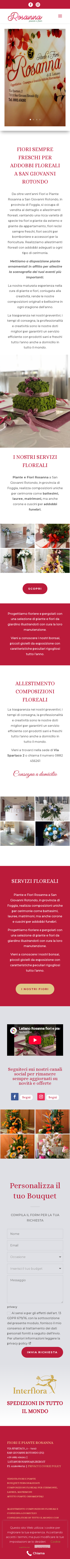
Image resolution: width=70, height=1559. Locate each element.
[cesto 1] (52, 1132)
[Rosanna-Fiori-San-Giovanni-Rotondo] (17, 572)
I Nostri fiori (35, 989)
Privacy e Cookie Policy (44, 1466)
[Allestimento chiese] (17, 547)
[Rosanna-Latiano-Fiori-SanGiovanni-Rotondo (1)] (52, 845)
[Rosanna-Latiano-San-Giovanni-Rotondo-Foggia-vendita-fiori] (17, 845)
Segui (26, 1097)
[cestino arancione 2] (17, 1132)
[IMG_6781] (52, 1157)
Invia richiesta (42, 1352)
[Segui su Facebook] (14, 1096)
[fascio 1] (17, 1157)
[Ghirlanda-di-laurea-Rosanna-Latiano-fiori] (52, 547)
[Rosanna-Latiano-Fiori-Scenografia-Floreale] (52, 572)
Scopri (35, 588)
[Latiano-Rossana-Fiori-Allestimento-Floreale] (17, 819)
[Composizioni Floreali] (52, 819)
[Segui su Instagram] (41, 1096)
